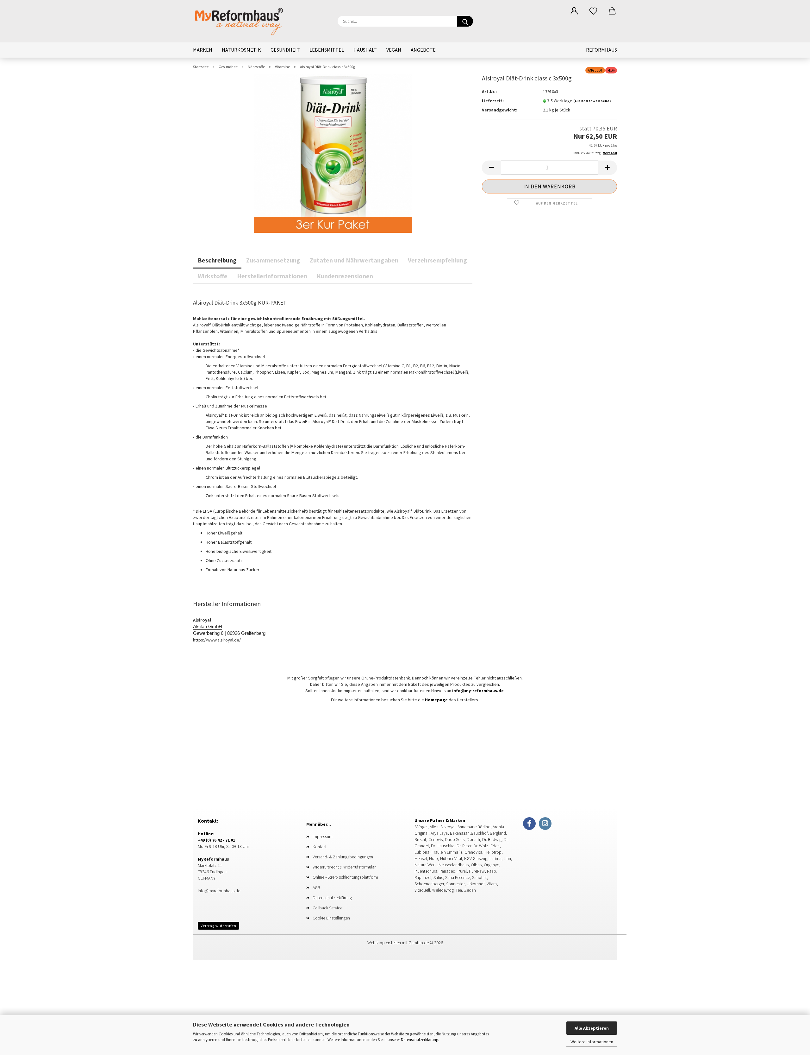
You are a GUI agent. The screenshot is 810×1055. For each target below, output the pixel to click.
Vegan (393, 50)
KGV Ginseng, (476, 858)
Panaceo (447, 871)
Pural (462, 871)
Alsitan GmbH (207, 626)
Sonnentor (455, 884)
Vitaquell (422, 890)
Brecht (420, 839)
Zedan (470, 890)
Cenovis (435, 839)
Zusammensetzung (273, 260)
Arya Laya (439, 833)
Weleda (439, 890)
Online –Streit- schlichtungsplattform (345, 877)
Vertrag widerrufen (218, 925)
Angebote (423, 50)
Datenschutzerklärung (419, 1039)
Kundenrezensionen (345, 276)
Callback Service (327, 908)
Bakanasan (459, 833)
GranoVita (473, 852)
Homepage (436, 700)
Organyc (491, 865)
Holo (433, 858)
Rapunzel (422, 877)
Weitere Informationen (591, 1042)
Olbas (476, 865)
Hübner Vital (451, 858)
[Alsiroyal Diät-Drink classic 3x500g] (333, 153)
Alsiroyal (447, 827)
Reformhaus (601, 50)
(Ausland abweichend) (592, 101)
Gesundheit (285, 50)
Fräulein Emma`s (447, 852)
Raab (491, 871)
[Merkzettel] (593, 11)
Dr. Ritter (464, 846)
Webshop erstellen (384, 942)
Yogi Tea (454, 890)
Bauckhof (479, 833)
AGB (316, 887)
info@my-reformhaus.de (477, 690)
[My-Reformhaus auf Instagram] (545, 823)
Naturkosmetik (241, 50)
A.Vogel (420, 827)
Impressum (323, 836)
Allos (433, 827)
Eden (495, 846)
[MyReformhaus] (244, 20)
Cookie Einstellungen (331, 918)
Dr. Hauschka (442, 846)
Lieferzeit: (493, 101)
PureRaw (477, 871)
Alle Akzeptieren (592, 1028)
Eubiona (421, 852)
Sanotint (479, 877)
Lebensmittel (326, 50)
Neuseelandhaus (454, 865)
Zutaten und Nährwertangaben (354, 260)
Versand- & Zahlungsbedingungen (343, 857)
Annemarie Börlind (473, 827)
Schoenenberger (429, 884)
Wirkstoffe (212, 276)
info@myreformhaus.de (219, 891)
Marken (202, 50)
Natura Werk (425, 865)
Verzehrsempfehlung (437, 260)
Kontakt (320, 847)
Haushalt (365, 50)
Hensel (420, 858)
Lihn (507, 858)
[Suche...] (465, 21)
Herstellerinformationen (272, 276)
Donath (473, 839)
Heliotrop (493, 852)
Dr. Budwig (492, 839)
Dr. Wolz (480, 846)
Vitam (492, 884)
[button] (574, 11)
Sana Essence (457, 877)
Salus (438, 877)
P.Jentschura (425, 871)
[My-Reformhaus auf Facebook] (529, 823)
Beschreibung (217, 260)
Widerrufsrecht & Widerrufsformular (344, 867)
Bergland (498, 833)
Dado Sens (454, 839)
